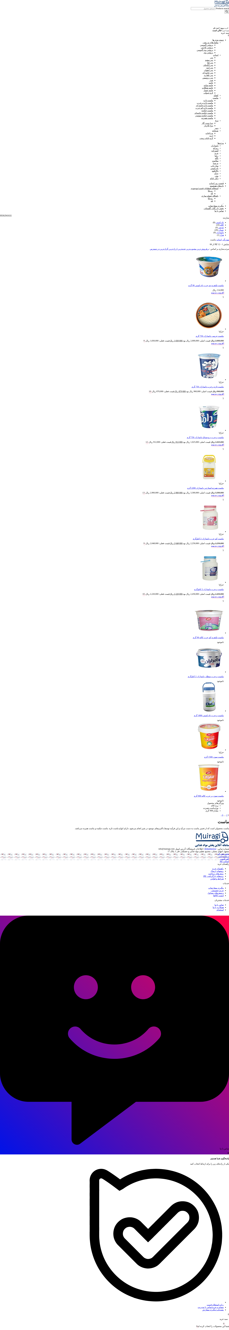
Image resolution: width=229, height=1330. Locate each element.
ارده (211, 136)
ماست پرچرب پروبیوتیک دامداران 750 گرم (205, 437)
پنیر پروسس (207, 78)
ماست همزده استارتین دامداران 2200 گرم (205, 488)
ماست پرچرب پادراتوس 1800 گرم (209, 715)
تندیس (221, 227)
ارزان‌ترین (172, 249)
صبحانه (215, 131)
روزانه (215, 148)
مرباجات (209, 133)
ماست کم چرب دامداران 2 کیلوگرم (208, 539)
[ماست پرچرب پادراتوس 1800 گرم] (209, 711)
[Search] (226, 12)
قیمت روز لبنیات (216, 183)
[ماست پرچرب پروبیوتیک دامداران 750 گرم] (209, 430)
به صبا (215, 163)
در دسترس (154, 249)
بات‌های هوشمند (217, 186)
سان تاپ (214, 166)
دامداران (214, 146)
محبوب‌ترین (191, 249)
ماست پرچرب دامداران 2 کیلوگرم (209, 589)
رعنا (216, 156)
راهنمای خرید (218, 868)
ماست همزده (207, 118)
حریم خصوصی (217, 890)
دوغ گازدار (208, 126)
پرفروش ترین (202, 249)
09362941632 (210, 849)
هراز (222, 235)
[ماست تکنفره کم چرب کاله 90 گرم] (209, 633)
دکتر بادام (214, 178)
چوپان (221, 230)
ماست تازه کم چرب (204, 108)
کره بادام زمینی (206, 138)
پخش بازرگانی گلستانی (214, 208)
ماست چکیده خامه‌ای (203, 113)
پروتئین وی (208, 52)
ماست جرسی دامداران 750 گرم (210, 336)
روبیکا (210, 191)
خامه (211, 83)
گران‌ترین (163, 249)
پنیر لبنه (209, 68)
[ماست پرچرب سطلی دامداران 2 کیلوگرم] (209, 672)
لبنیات (215, 55)
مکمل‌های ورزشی (210, 42)
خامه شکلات (207, 88)
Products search (222, 8)
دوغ (216, 120)
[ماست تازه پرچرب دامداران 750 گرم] (209, 379)
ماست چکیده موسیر (204, 115)
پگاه (216, 158)
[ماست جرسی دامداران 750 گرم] (209, 329)
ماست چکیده (207, 110)
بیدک (216, 173)
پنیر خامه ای (207, 73)
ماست (215, 98)
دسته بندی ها (218, 40)
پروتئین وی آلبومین (205, 50)
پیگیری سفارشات (216, 206)
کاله (222, 225)
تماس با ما (219, 211)
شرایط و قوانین (217, 879)
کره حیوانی (208, 93)
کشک (216, 95)
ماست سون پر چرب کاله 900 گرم (209, 796)
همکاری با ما (218, 907)
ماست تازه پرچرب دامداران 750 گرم (208, 387)
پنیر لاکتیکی (208, 65)
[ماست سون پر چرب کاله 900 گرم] (209, 791)
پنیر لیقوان (208, 70)
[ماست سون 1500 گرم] (209, 750)
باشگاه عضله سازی (209, 196)
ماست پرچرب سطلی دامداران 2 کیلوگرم (206, 676)
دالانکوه (215, 171)
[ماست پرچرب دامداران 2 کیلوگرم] (209, 582)
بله (212, 193)
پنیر (211, 57)
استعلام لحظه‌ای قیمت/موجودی (204, 188)
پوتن (216, 176)
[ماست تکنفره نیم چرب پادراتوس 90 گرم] (209, 281)
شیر (211, 80)
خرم (216, 153)
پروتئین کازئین (207, 47)
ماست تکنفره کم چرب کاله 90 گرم (208, 637)
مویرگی (225, 240)
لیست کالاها (218, 895)
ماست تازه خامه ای (204, 105)
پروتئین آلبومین (206, 45)
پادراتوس (214, 168)
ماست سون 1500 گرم (214, 757)
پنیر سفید (209, 60)
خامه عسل (208, 90)
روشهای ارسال (217, 871)
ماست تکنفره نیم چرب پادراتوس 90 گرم (206, 285)
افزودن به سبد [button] (217, 292)
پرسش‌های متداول (216, 893)
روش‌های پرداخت (216, 874)
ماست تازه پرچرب (205, 103)
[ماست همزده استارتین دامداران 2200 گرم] (209, 481)
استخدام (220, 910)
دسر (216, 128)
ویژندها (221, 143)
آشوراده (215, 151)
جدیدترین (181, 249)
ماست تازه (208, 100)
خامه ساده (208, 85)
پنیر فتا (210, 63)
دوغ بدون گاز (207, 123)
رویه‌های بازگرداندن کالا (213, 876)
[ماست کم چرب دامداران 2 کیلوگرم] (209, 531)
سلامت (215, 161)
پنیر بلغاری (208, 75)
